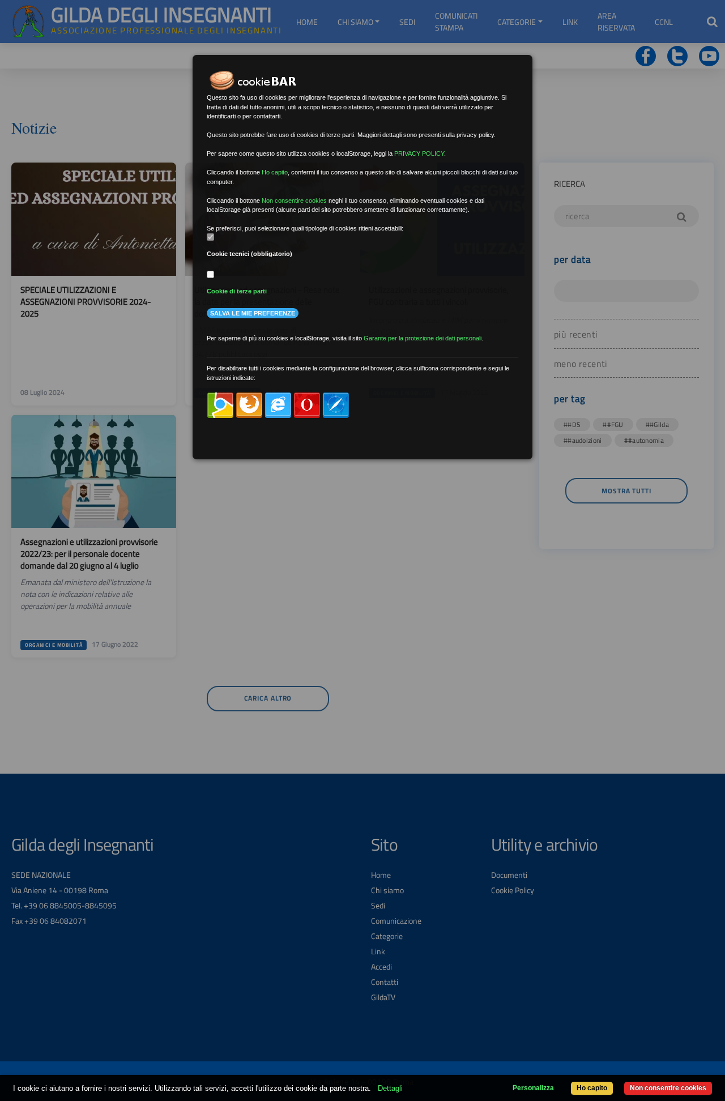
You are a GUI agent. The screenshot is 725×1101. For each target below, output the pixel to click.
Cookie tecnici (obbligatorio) (249, 253)
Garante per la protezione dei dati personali (422, 338)
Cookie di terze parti (237, 291)
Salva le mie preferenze (252, 313)
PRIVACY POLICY (419, 153)
